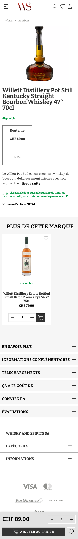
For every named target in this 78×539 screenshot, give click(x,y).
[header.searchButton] (55, 6)
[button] (39, 346)
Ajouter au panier (37, 532)
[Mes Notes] (62, 6)
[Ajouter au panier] (40, 317)
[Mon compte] (70, 6)
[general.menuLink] (6, 6)
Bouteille (17, 130)
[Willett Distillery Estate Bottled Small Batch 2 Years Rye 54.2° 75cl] (27, 255)
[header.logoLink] (24, 6)
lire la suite (31, 183)
